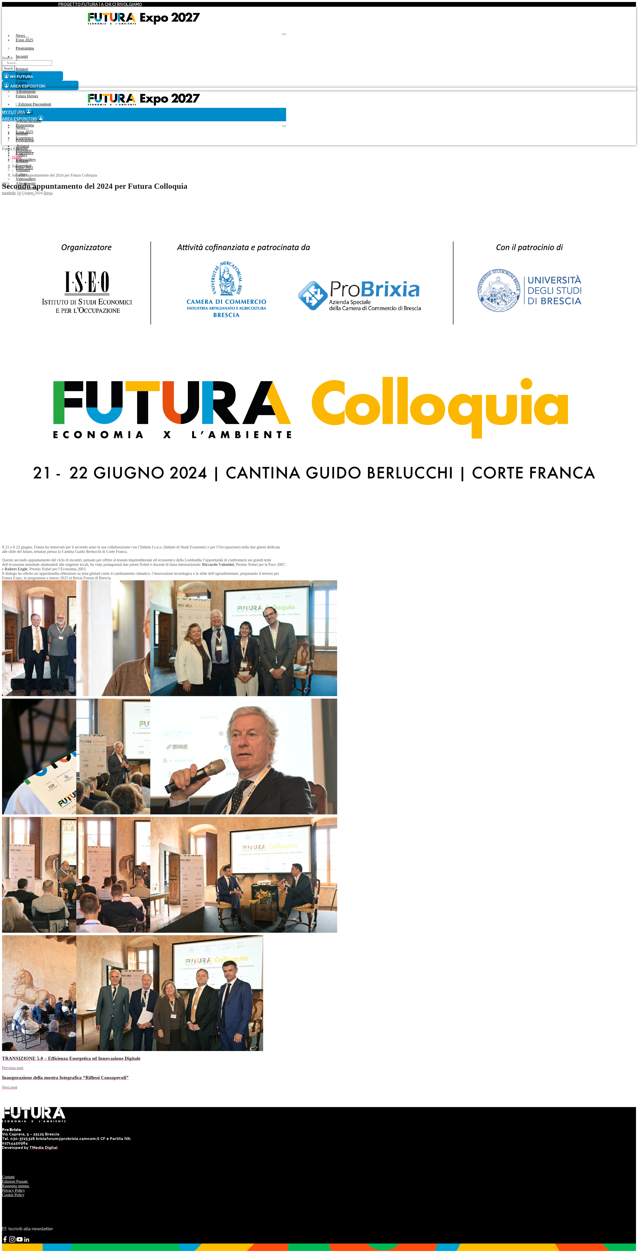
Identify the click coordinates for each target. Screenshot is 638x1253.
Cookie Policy (13, 1195)
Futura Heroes (27, 96)
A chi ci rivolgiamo (121, 4)
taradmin (9, 193)
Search (7, 58)
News (22, 35)
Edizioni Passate (15, 1181)
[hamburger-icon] (284, 34)
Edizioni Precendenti (33, 104)
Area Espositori (19, 119)
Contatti (8, 1177)
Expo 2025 (24, 40)
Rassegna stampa (16, 1186)
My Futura (13, 112)
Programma (25, 48)
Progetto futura (78, 4)
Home (17, 157)
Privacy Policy (13, 1190)
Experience (24, 153)
